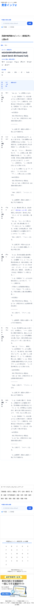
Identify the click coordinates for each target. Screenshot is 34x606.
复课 (25, 495)
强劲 (10, 498)
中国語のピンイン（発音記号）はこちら (17, 571)
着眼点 (15, 491)
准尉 (14, 498)
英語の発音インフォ (10, 601)
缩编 (22, 498)
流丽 (18, 495)
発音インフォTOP (5, 603)
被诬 (2, 498)
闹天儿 (9, 491)
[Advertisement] (14, 11)
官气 (19, 491)
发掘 (5, 495)
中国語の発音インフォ (23, 601)
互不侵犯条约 (11, 495)
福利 (29, 495)
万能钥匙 (3, 491)
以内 (23, 491)
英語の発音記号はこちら (17, 569)
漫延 (6, 498)
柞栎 (25, 498)
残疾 (18, 498)
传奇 (22, 495)
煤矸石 (28, 491)
